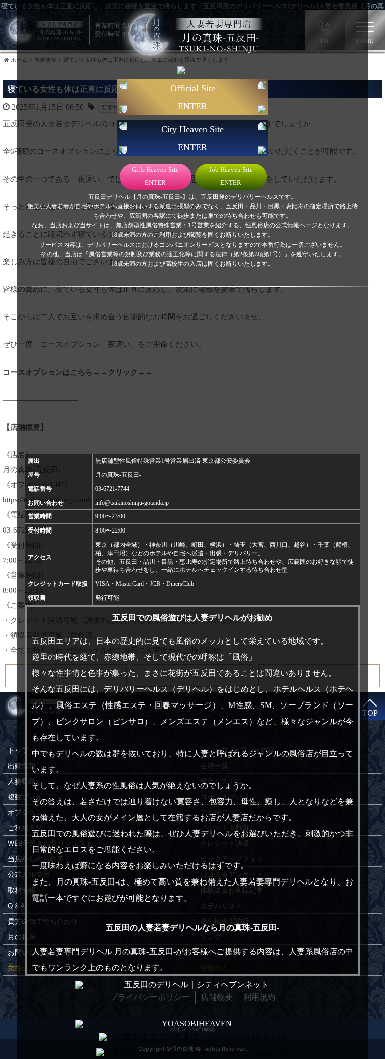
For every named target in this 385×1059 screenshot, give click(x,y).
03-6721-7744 (112, 488)
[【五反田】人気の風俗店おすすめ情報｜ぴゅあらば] (192, 1053)
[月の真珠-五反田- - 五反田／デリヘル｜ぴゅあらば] (193, 1038)
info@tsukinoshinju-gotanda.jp (132, 502)
